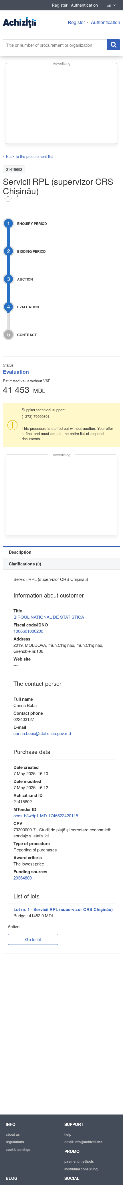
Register (60, 5)
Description (20, 552)
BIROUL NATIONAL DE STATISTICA (48, 617)
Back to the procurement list (29, 156)
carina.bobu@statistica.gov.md (42, 733)
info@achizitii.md (88, 1141)
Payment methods (79, 1161)
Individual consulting (81, 1169)
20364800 (22, 878)
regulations (15, 1141)
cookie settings (18, 1149)
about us (13, 1134)
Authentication (84, 5)
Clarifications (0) (25, 564)
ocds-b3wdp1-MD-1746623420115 (45, 815)
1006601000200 (28, 631)
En (108, 5)
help (67, 1134)
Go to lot (33, 939)
